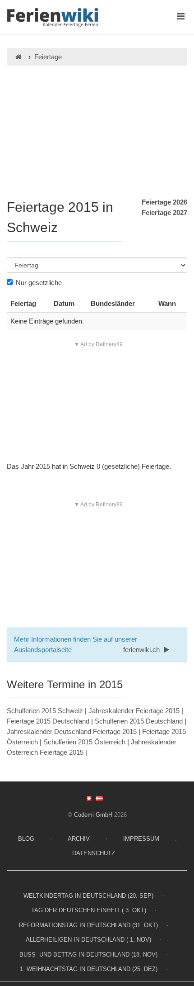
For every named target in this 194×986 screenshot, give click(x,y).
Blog (26, 838)
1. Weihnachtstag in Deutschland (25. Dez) (88, 969)
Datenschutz (93, 853)
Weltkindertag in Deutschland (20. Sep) (88, 895)
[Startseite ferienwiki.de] (18, 57)
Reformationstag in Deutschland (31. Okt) (88, 925)
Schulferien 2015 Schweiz (45, 710)
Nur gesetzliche (39, 282)
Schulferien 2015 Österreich (84, 742)
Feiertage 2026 (164, 202)
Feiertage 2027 (164, 212)
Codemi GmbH (93, 814)
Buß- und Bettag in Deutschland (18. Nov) (88, 954)
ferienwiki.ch (142, 649)
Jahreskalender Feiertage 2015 (134, 710)
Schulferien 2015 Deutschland (139, 721)
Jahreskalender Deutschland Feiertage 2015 (72, 731)
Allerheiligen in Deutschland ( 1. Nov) (88, 939)
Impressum (141, 838)
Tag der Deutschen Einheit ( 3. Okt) (88, 910)
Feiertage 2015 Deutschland (48, 721)
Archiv (79, 838)
